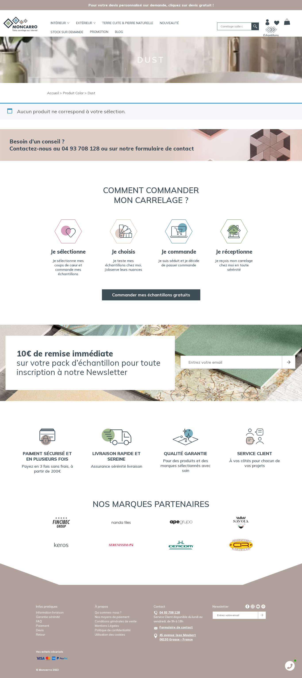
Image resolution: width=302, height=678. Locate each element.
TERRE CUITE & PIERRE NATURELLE (127, 23)
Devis (40, 630)
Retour (40, 634)
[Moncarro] (20, 24)
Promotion (99, 32)
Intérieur (58, 23)
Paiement (42, 625)
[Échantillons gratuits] (271, 29)
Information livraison (50, 612)
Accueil (53, 93)
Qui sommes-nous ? (108, 612)
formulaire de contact (164, 148)
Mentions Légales (107, 625)
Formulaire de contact (176, 627)
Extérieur (84, 23)
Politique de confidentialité (113, 630)
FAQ (39, 621)
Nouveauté (169, 23)
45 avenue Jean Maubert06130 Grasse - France (177, 637)
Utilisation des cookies (110, 634)
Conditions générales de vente (116, 621)
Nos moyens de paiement (112, 617)
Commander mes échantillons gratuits (151, 295)
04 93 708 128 (169, 612)
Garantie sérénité (48, 617)
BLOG (119, 32)
